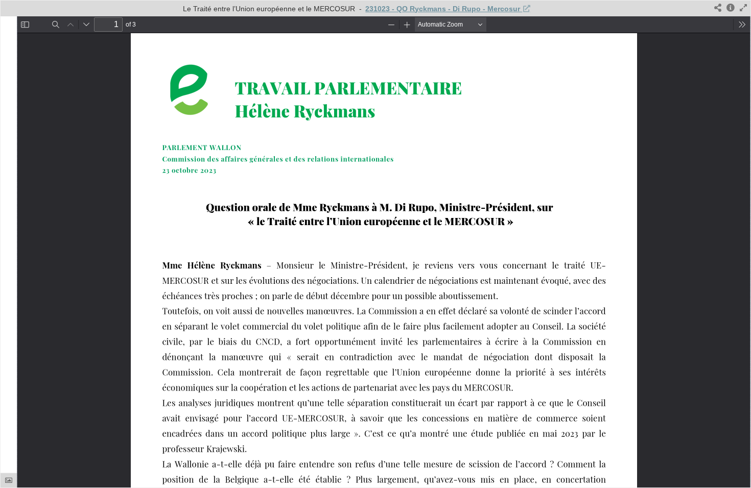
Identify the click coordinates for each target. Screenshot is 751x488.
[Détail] (730, 8)
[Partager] (717, 8)
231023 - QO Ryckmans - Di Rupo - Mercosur (443, 9)
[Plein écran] (743, 8)
